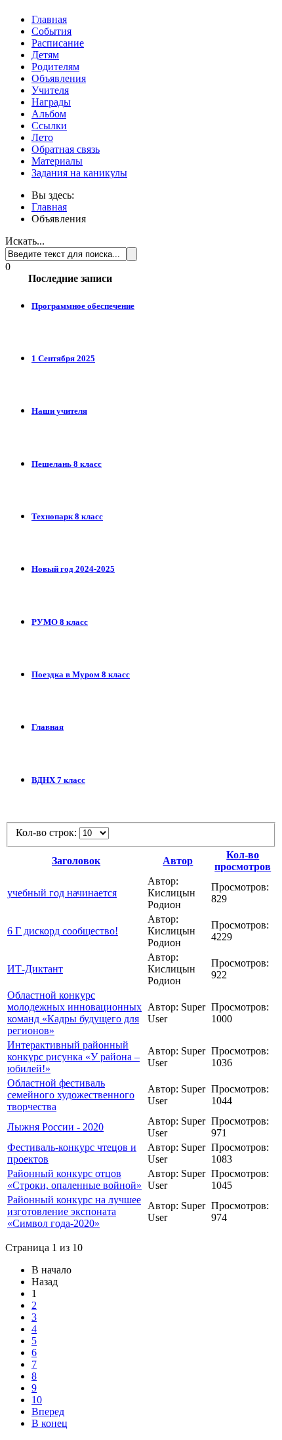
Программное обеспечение (82, 306)
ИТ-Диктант (35, 968)
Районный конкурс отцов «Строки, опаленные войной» (74, 1179)
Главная (49, 19)
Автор (178, 860)
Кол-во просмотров (242, 860)
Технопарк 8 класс (67, 516)
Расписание (57, 43)
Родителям (55, 66)
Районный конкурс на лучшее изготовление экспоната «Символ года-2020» (74, 1211)
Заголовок (76, 860)
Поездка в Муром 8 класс (80, 674)
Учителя (50, 90)
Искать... (25, 241)
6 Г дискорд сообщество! (62, 930)
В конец (49, 1423)
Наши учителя (59, 411)
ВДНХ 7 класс (58, 780)
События (51, 31)
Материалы (57, 161)
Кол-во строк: (47, 832)
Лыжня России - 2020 (55, 1126)
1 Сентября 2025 (63, 358)
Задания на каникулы (79, 172)
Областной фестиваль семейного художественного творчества (70, 1094)
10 (36, 1399)
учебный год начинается (62, 892)
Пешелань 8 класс (66, 464)
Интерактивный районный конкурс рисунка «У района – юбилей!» (73, 1056)
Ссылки (49, 125)
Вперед (47, 1411)
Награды (51, 102)
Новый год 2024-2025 (73, 569)
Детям (45, 54)
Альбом (48, 113)
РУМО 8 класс (59, 622)
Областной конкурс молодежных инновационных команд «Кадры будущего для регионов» (74, 1013)
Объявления (58, 78)
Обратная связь (65, 149)
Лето (42, 137)
